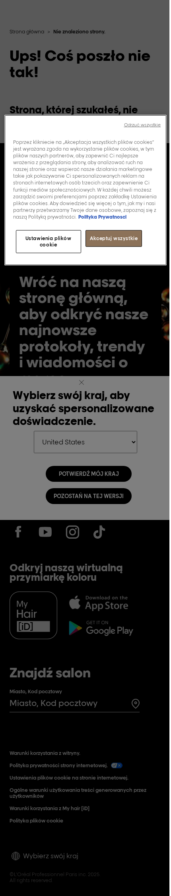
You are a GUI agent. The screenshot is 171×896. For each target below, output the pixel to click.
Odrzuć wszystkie (142, 125)
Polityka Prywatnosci (102, 217)
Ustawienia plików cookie (48, 241)
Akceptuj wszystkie (114, 238)
